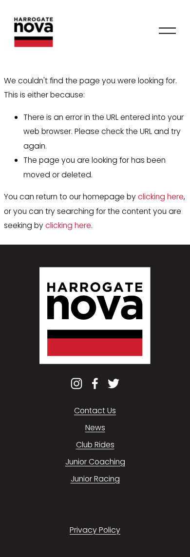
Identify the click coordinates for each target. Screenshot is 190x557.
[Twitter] (113, 383)
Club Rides (95, 444)
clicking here (161, 196)
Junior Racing (95, 478)
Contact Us (95, 410)
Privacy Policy (95, 530)
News (95, 427)
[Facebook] (95, 383)
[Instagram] (76, 383)
